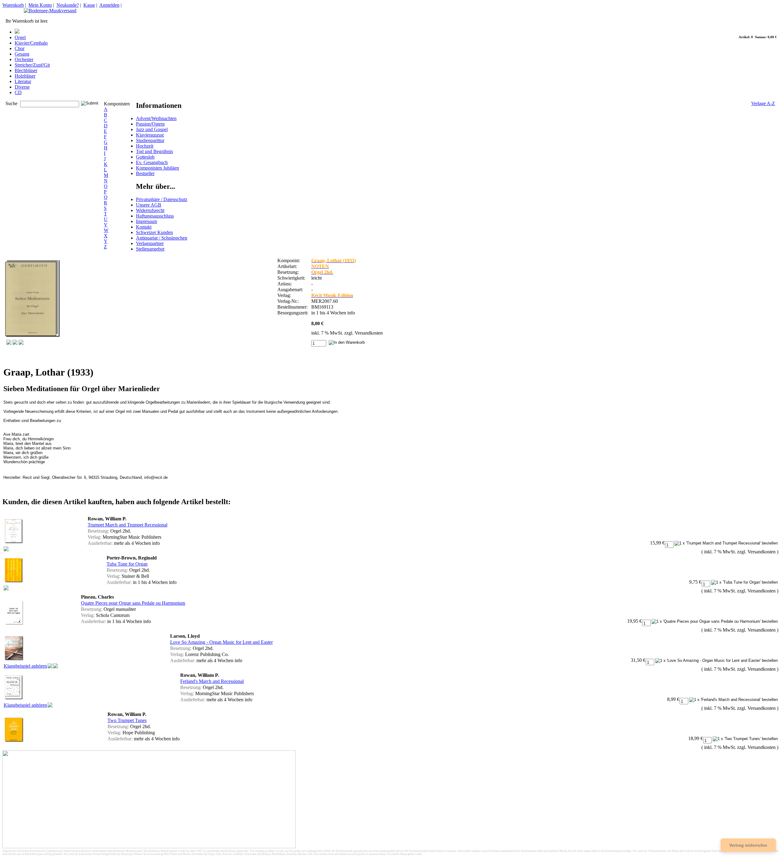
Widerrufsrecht (150, 210)
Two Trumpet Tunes (127, 720)
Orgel (20, 37)
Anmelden (109, 5)
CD (18, 92)
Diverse (22, 87)
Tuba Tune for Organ (127, 563)
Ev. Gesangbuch (152, 162)
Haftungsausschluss (155, 215)
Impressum (146, 221)
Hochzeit (144, 145)
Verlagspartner (150, 243)
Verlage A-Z (763, 103)
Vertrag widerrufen (748, 845)
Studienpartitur (150, 140)
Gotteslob (145, 157)
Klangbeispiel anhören (25, 666)
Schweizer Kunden (154, 232)
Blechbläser (26, 70)
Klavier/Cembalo (31, 43)
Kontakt (144, 226)
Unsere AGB (148, 204)
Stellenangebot (150, 248)
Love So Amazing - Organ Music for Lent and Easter (221, 642)
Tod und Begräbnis (154, 151)
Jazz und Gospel (152, 129)
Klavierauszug (150, 135)
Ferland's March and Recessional (212, 681)
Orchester (24, 59)
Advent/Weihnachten (156, 118)
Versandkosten (369, 333)
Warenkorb (13, 5)
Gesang (22, 54)
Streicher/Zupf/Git (32, 65)
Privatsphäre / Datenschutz (161, 199)
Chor (19, 48)
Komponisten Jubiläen (157, 167)
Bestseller (145, 173)
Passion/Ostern (150, 124)
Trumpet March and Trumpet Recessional (127, 524)
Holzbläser (25, 76)
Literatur (23, 81)
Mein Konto (40, 5)
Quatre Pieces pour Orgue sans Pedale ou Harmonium (133, 603)
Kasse (89, 5)
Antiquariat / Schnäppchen (161, 237)
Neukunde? (68, 5)
